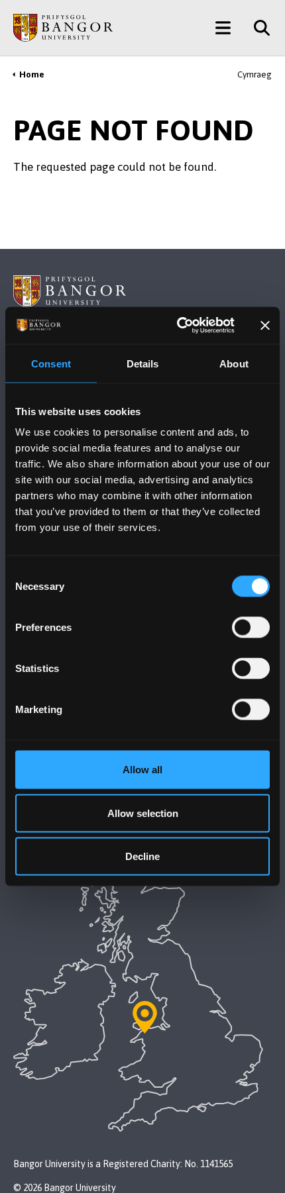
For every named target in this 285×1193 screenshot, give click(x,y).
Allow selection (142, 812)
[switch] (251, 627)
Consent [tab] (51, 363)
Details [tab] (143, 363)
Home (31, 74)
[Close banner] (265, 325)
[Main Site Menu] (223, 27)
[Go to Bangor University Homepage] (63, 28)
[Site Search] (257, 27)
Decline (142, 856)
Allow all (142, 769)
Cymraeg (254, 74)
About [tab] (234, 363)
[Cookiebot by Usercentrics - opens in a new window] (178, 325)
